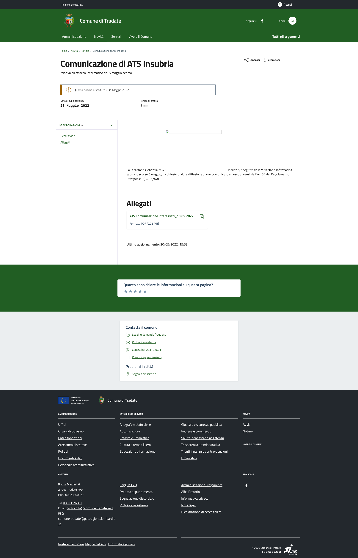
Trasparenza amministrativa (200, 444)
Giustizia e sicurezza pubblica (201, 424)
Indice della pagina (69, 125)
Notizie (248, 431)
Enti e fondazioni (70, 437)
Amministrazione (74, 36)
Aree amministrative (72, 444)
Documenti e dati (70, 458)
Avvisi (247, 424)
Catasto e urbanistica (134, 437)
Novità (98, 36)
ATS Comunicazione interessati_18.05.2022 (162, 216)
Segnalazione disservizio (137, 498)
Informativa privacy (194, 498)
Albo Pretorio (190, 491)
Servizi (116, 36)
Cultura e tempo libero (135, 444)
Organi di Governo (71, 431)
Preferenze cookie (71, 544)
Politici (63, 451)
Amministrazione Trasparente (201, 484)
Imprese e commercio (196, 431)
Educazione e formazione (138, 451)
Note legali (188, 505)
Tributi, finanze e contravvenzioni (204, 451)
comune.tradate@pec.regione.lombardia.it (86, 521)
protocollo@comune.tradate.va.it (90, 508)
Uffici (62, 424)
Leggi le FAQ (128, 484)
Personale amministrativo (76, 464)
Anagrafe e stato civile (135, 424)
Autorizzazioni (130, 431)
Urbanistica (189, 458)
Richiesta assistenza (134, 505)
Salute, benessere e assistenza (202, 437)
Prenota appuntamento (136, 491)
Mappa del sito (95, 544)
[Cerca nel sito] (292, 21)
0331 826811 (72, 502)
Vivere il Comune (140, 36)
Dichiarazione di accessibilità (201, 511)
